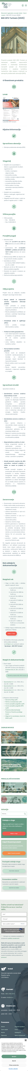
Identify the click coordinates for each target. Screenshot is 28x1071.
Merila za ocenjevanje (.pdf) (13, 702)
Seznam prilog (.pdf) (11, 699)
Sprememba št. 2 (9, 686)
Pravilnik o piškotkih (13, 1068)
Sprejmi (14, 1056)
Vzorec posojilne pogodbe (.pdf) (14, 704)
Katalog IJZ (18, 1032)
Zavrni (14, 1061)
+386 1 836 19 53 (10, 993)
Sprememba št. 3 (9, 690)
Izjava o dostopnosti (20, 1035)
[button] (25, 1040)
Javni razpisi (4, 1029)
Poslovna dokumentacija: (13, 712)
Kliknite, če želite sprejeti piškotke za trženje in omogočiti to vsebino (13, 930)
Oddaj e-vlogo (11, 633)
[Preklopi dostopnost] (22, 5)
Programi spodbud (20, 1026)
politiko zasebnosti (13, 938)
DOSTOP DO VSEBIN (14, 887)
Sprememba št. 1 (9, 682)
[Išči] (25, 814)
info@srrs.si (9, 644)
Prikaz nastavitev (14, 1065)
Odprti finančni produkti (14, 853)
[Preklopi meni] (26, 5)
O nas (16, 1029)
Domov (3, 1026)
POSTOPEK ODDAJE (14, 870)
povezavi (3, 957)
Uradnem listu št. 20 (11, 669)
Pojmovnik (4, 1035)
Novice (3, 1032)
